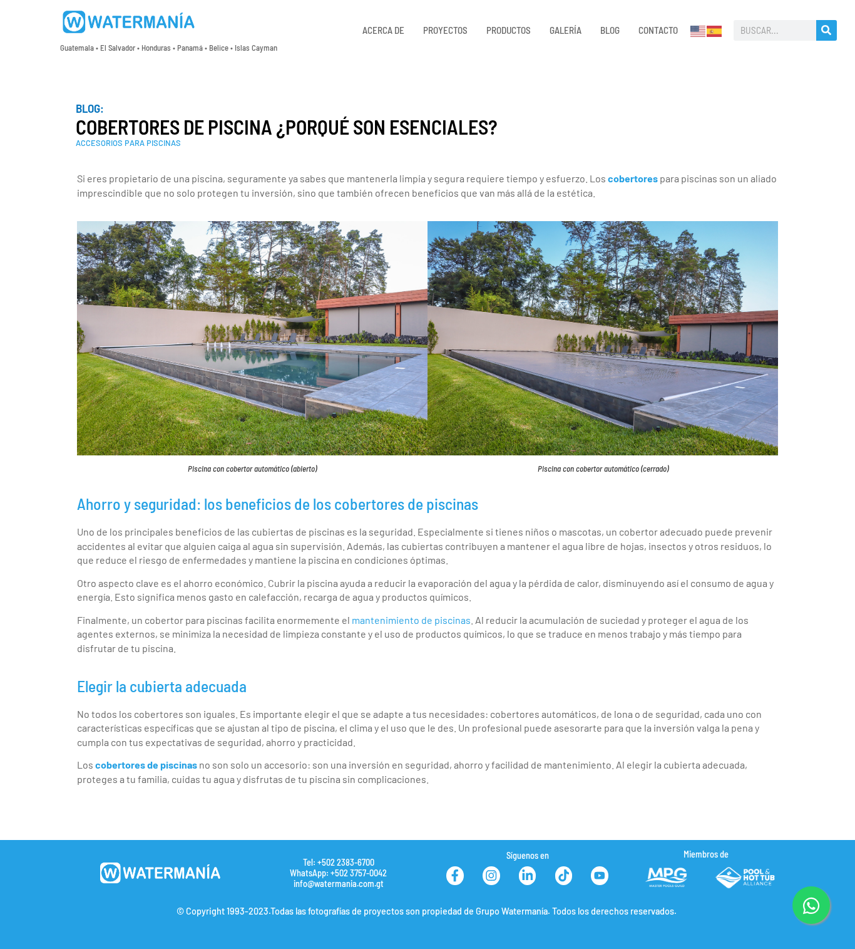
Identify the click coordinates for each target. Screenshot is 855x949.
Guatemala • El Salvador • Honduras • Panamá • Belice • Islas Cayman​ (168, 48)
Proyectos (445, 30)
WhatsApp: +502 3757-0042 (338, 873)
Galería (565, 30)
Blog (610, 30)
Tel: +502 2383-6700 (338, 862)
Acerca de (383, 30)
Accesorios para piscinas (128, 143)
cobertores (633, 178)
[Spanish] (715, 30)
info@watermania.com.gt (339, 883)
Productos (508, 30)
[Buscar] (826, 30)
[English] (698, 30)
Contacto (658, 30)
